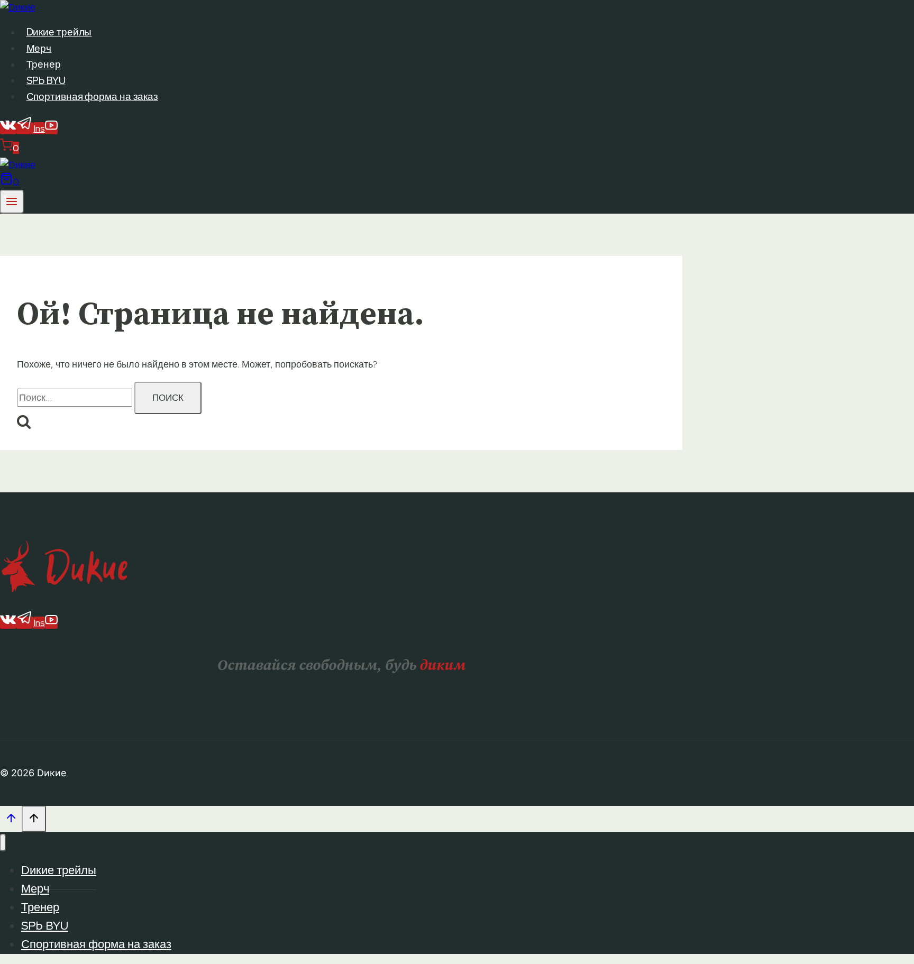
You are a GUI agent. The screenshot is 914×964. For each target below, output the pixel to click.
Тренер (43, 64)
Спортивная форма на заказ (92, 96)
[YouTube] (51, 128)
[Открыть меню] (12, 202)
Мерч (39, 48)
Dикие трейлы (59, 32)
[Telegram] (24, 128)
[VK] (8, 128)
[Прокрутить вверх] (11, 820)
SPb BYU (46, 80)
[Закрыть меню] (3, 842)
